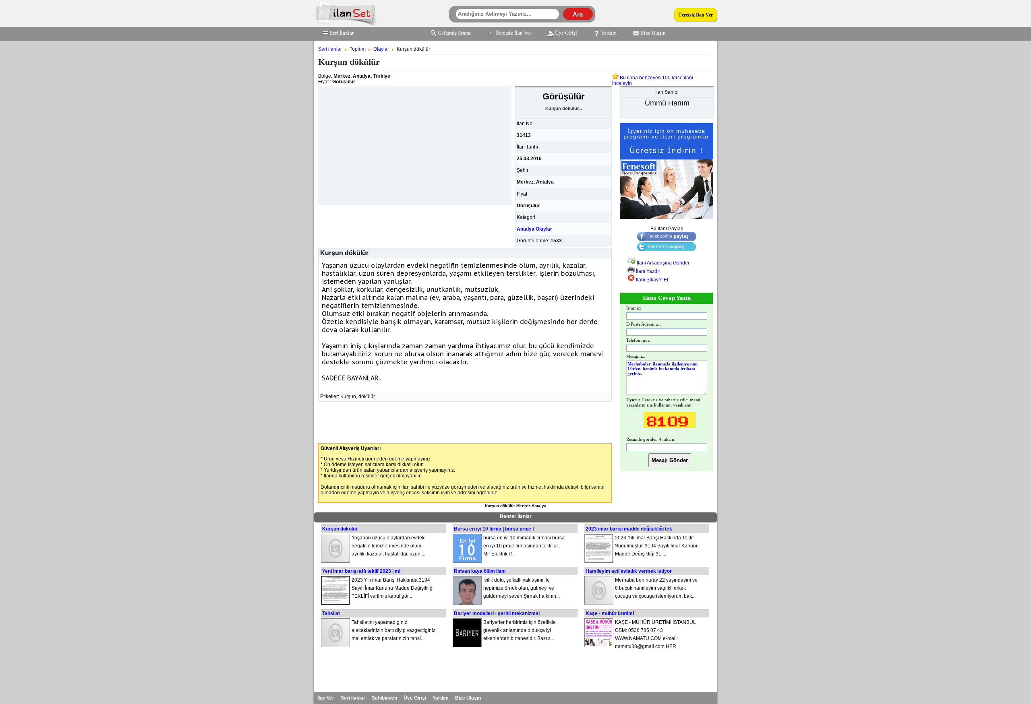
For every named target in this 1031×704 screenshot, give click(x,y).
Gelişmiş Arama (455, 33)
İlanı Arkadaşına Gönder (662, 263)
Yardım (609, 33)
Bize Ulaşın (653, 33)
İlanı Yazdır (647, 271)
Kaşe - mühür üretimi (610, 613)
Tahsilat (331, 613)
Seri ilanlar (330, 49)
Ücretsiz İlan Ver (695, 15)
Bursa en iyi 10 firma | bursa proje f (494, 529)
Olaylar (381, 49)
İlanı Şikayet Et (651, 280)
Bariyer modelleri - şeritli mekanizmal (497, 613)
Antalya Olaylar (534, 229)
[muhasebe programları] (666, 217)
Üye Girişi (566, 33)
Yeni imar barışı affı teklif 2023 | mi (361, 571)
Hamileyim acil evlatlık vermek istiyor (629, 571)
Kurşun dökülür (340, 529)
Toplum (358, 49)
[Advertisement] (414, 143)
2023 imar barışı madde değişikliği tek (629, 529)
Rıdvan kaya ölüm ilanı (479, 571)
